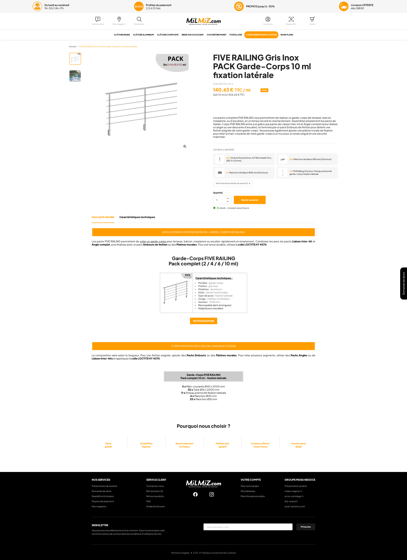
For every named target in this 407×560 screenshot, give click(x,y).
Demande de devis (101, 491)
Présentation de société (104, 486)
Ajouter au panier (249, 200)
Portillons (236, 35)
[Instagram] (211, 494)
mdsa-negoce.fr (293, 491)
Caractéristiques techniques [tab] (137, 217)
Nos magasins (99, 506)
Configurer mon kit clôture (261, 35)
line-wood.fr (291, 501)
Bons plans (287, 35)
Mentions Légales (180, 552)
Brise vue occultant (193, 35)
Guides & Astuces (155, 506)
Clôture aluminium (143, 35)
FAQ (148, 501)
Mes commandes (250, 486)
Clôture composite (168, 35)
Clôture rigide (122, 35)
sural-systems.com (295, 506)
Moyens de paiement (103, 501)
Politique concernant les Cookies (219, 552)
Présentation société (296, 486)
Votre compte (251, 479)
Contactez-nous (155, 486)
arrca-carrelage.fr (294, 496)
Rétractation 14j (154, 491)
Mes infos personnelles (253, 496)
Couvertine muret (216, 35)
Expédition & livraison (103, 496)
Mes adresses (248, 491)
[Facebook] (195, 494)
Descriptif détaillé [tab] (103, 217)
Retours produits (155, 496)
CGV (195, 552)
